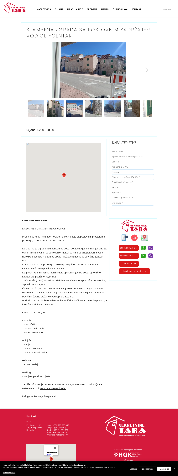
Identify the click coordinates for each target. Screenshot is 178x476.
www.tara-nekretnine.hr (53, 388)
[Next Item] (146, 70)
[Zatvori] (174, 469)
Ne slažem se (147, 468)
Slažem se (164, 468)
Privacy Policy (9, 472)
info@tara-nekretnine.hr (57, 435)
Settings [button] (133, 468)
